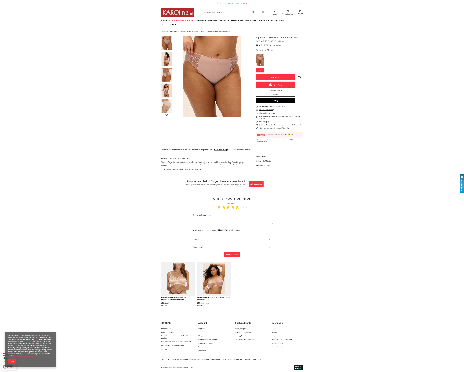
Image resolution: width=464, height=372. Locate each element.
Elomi (264, 157)
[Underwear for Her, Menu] (194, 20)
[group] (211, 76)
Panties (196, 31)
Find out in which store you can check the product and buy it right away (280, 117)
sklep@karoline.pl (217, 359)
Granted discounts (205, 347)
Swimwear (200, 20)
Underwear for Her (182, 20)
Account (202, 323)
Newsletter (202, 350)
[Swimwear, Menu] (207, 20)
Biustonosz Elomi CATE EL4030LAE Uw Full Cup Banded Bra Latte (213, 299)
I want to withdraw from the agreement (176, 342)
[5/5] (237, 207)
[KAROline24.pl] (220, 150)
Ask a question (256, 184)
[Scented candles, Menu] (180, 24)
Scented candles (170, 24)
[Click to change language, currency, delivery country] (264, 12)
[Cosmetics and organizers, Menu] (257, 20)
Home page (173, 31)
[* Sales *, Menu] (171, 20)
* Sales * (165, 20)
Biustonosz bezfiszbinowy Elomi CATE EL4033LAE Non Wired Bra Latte (174, 299)
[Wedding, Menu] (218, 20)
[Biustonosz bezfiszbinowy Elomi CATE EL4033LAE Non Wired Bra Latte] (178, 279)
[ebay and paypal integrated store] (298, 367)
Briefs (203, 31)
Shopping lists (203, 336)
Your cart (201, 332)
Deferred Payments (266, 125)
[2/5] (223, 207)
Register (201, 329)
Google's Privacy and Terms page (26, 356)
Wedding (212, 20)
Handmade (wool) (268, 20)
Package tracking (167, 332)
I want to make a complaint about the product (175, 337)
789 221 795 (166, 359)
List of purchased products (208, 339)
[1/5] (219, 207)
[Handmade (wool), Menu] (278, 20)
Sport (223, 20)
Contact (164, 349)
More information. (262, 141)
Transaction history (205, 343)
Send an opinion (232, 254)
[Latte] (260, 60)
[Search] (253, 12)
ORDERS (166, 323)
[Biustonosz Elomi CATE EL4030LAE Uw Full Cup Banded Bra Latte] (214, 279)
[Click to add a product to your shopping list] (300, 77)
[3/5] (228, 207)
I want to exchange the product (173, 345)
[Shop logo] (177, 12)
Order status (166, 329)
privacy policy (28, 341)
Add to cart (275, 77)
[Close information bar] (300, 3)
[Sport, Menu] (227, 20)
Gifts (281, 20)
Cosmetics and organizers (242, 20)
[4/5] (233, 207)
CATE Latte (267, 161)
